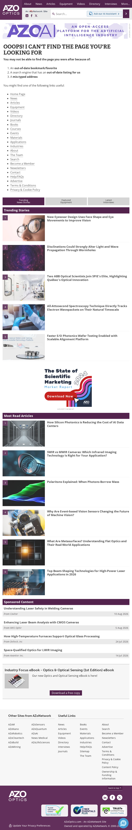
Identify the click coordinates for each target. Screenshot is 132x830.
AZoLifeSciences (40, 742)
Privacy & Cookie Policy (25, 190)
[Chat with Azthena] (123, 823)
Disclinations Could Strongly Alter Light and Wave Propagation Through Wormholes (82, 248)
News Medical (39, 738)
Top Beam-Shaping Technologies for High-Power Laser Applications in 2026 (86, 572)
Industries (16, 146)
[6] (24, 581)
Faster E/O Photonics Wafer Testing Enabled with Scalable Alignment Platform (82, 337)
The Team (16, 155)
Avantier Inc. (17, 655)
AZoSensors (38, 724)
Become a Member (22, 163)
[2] (24, 257)
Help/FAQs (17, 177)
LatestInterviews (108, 201)
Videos (14, 111)
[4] (24, 317)
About (14, 150)
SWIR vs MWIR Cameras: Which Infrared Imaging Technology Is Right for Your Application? (82, 453)
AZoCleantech (16, 738)
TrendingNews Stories (23, 201)
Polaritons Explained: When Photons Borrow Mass (83, 482)
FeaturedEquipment (66, 201)
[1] (24, 227)
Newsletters (18, 168)
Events (14, 133)
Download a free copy (66, 693)
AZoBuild (13, 742)
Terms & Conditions (23, 185)
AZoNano (13, 729)
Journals (15, 120)
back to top (113, 787)
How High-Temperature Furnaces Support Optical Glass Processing (52, 636)
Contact (15, 172)
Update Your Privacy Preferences (31, 825)
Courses (15, 129)
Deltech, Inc (16, 641)
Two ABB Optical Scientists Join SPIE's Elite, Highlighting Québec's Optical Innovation (87, 278)
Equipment (17, 107)
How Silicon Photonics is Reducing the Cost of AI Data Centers (85, 424)
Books (14, 124)
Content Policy (110, 767)
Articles (15, 103)
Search (14, 159)
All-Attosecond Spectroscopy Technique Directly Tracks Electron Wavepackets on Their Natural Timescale (87, 307)
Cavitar (14, 613)
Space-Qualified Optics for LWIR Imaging (33, 650)
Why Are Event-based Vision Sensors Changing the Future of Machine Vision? (88, 513)
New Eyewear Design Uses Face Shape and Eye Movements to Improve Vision (80, 218)
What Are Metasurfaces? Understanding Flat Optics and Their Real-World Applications (87, 543)
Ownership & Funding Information (109, 775)
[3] (24, 287)
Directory (16, 116)
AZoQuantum (39, 729)
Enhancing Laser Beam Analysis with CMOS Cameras (41, 622)
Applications (18, 142)
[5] (24, 346)
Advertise (16, 181)
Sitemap (84, 751)
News (13, 98)
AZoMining (14, 746)
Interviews (64, 746)
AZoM (11, 724)
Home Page (17, 94)
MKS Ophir (16, 627)
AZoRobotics (15, 733)
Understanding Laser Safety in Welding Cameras (38, 608)
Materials (16, 138)
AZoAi (34, 733)
